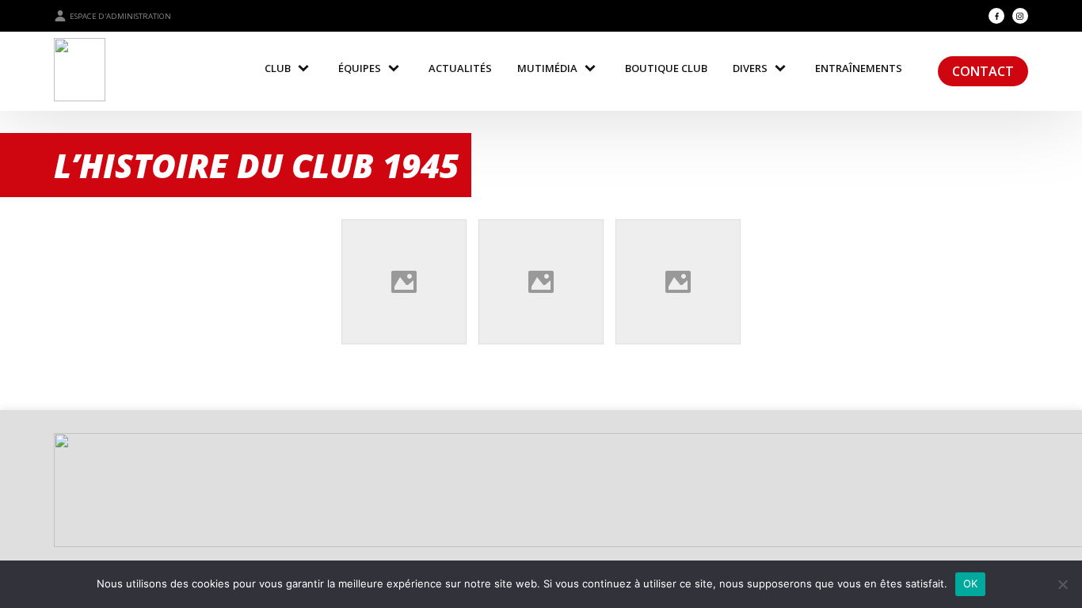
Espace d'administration (120, 16)
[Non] (1062, 584)
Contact (983, 71)
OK (970, 583)
